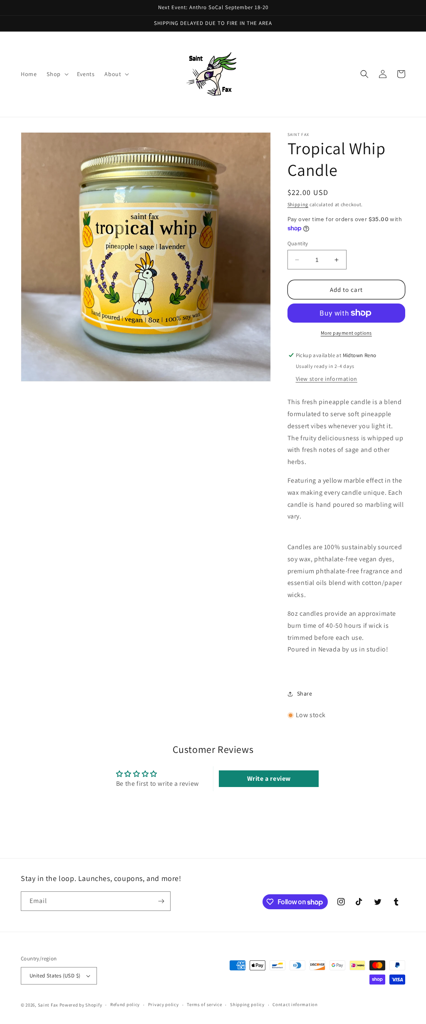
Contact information (294, 1004)
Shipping (298, 204)
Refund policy (125, 1004)
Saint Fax (48, 1005)
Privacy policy (163, 1004)
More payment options (346, 333)
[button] (57, 74)
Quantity (297, 243)
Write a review (269, 778)
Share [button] (304, 693)
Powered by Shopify (80, 1005)
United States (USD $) (55, 975)
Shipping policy (247, 1004)
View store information (326, 378)
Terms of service (204, 1004)
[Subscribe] (161, 901)
